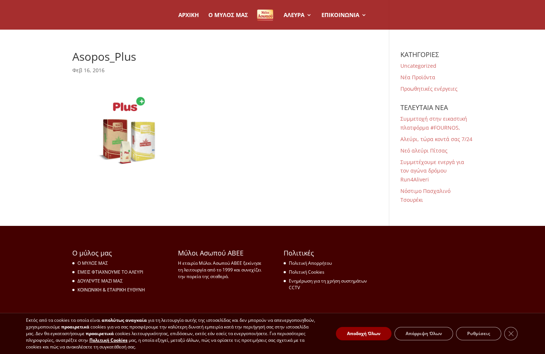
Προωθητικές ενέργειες (429, 88)
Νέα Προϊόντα (417, 77)
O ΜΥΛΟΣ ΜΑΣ (228, 15)
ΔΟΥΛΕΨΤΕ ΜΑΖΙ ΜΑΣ (100, 281)
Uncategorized (418, 65)
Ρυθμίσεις (478, 333)
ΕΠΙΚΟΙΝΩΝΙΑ (340, 15)
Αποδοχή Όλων (363, 333)
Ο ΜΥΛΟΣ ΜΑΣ (92, 263)
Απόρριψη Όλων (424, 333)
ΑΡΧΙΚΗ (188, 15)
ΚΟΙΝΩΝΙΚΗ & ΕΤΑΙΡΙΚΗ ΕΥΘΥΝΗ (111, 290)
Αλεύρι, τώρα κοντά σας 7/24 (436, 139)
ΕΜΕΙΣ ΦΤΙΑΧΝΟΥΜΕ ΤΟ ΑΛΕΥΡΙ (110, 272)
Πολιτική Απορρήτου (310, 263)
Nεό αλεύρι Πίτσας (423, 150)
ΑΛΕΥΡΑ (294, 15)
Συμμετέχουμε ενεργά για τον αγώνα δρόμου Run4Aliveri (432, 170)
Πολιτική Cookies (306, 272)
